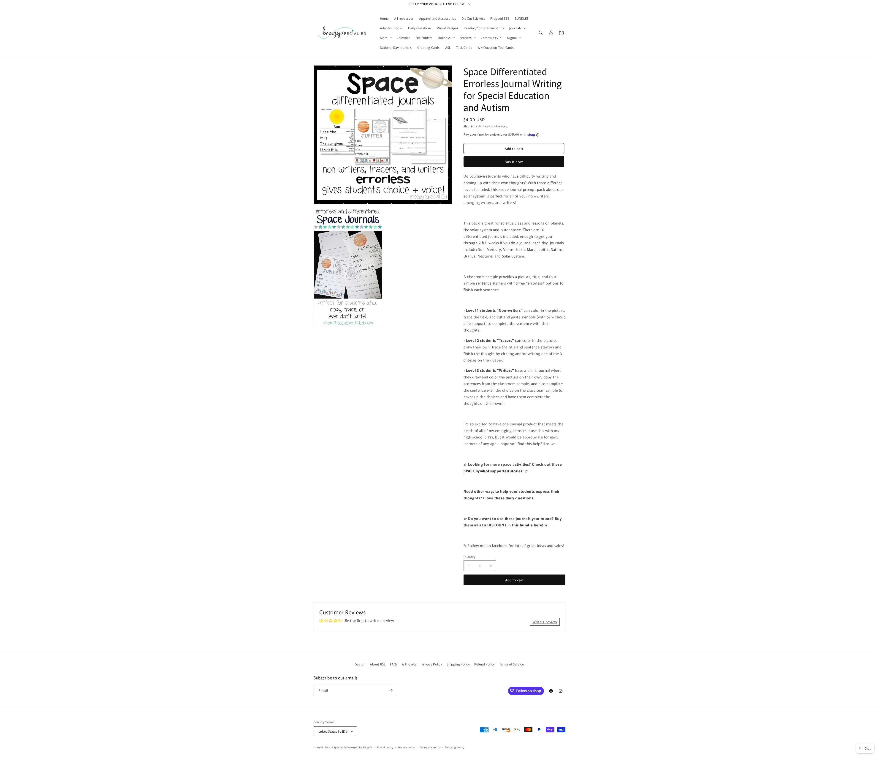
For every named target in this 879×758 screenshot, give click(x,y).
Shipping (469, 126)
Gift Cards (409, 664)
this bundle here (527, 525)
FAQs (394, 664)
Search (360, 664)
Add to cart (514, 579)
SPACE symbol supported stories (493, 470)
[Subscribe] (391, 690)
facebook (500, 545)
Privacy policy (406, 747)
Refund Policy (484, 664)
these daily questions (513, 498)
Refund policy (385, 747)
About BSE (377, 664)
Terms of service (430, 747)
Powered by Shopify (359, 747)
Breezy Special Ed (336, 747)
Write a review (544, 621)
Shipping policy (454, 747)
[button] (484, 28)
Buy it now (514, 161)
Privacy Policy (431, 664)
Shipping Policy (458, 664)
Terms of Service (511, 664)
